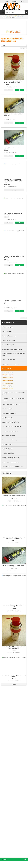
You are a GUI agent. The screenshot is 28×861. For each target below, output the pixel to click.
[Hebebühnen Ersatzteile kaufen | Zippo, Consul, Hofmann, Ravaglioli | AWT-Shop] (14, 6)
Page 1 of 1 (23, 48)
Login (21, 1)
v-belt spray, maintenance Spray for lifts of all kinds (14, 256)
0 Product (4, 859)
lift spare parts (9, 322)
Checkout (7, 1)
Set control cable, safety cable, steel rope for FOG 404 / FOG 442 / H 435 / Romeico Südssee (13, 181)
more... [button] (8, 90)
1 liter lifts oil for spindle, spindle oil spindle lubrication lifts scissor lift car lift (13, 302)
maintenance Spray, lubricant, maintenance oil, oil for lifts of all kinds (13, 81)
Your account (15, 1)
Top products (6, 473)
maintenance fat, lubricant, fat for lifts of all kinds (13, 114)
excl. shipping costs (12, 86)
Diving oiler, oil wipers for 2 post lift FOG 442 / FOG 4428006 (13, 214)
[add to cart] (19, 90)
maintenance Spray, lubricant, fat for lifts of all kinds (13, 147)
